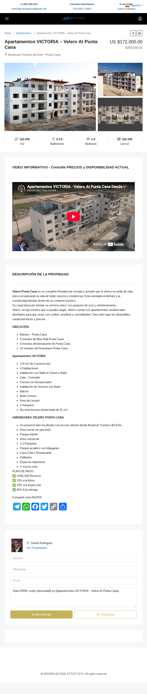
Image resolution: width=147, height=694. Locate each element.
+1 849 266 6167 (29, 4)
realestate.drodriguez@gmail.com (29, 8)
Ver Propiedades (37, 547)
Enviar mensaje (41, 614)
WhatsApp (107, 614)
